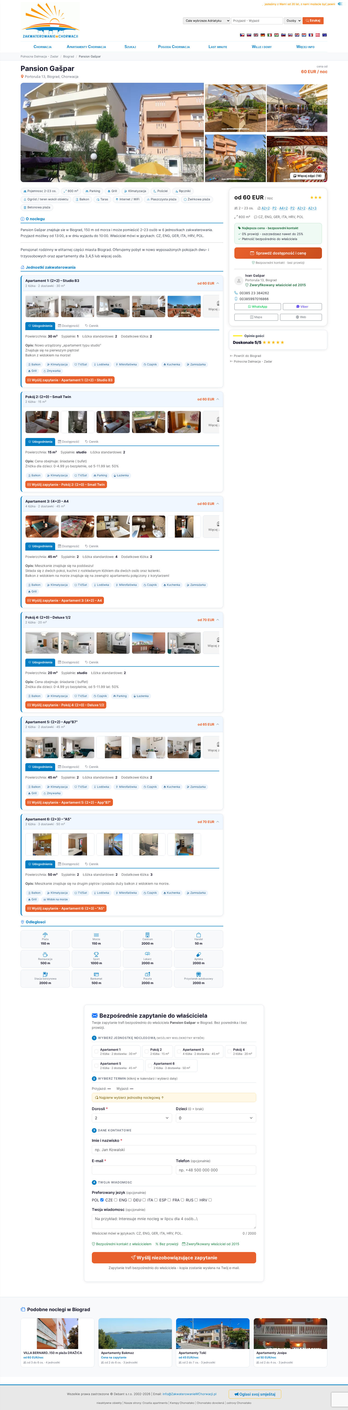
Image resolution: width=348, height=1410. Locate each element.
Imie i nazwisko (107, 1140)
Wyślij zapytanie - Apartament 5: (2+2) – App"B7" (71, 802)
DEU (138, 1200)
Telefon (193, 1160)
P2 (274, 208)
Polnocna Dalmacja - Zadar (39, 56)
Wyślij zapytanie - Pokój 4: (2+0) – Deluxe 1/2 (68, 705)
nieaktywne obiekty (109, 1403)
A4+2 (283, 208)
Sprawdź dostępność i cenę (281, 253)
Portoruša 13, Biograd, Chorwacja (51, 76)
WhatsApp (259, 306)
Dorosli (100, 1108)
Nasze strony (132, 1403)
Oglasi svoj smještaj (257, 1394)
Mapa (258, 317)
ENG (123, 1200)
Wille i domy (262, 47)
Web (303, 317)
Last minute (218, 47)
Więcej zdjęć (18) (309, 176)
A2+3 (312, 208)
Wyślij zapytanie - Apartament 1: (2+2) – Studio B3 (72, 380)
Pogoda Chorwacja (174, 47)
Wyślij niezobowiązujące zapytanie (177, 1258)
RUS (190, 1200)
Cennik (93, 326)
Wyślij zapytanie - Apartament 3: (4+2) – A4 (67, 600)
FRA (177, 1200)
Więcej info (305, 47)
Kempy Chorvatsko (182, 1403)
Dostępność (70, 326)
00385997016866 (254, 299)
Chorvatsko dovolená (210, 1403)
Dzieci (190, 1108)
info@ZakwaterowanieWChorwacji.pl (189, 1394)
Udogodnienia (42, 326)
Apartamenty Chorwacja (86, 47)
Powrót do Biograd (247, 356)
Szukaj (314, 20)
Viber (304, 306)
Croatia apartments (155, 1403)
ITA (150, 1200)
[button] (278, 340)
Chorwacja (43, 47)
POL (96, 1200)
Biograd (68, 56)
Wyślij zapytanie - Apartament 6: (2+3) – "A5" (68, 908)
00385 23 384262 (254, 293)
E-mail (99, 1160)
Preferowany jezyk (119, 1192)
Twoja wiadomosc (118, 1209)
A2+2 (266, 208)
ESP (163, 1200)
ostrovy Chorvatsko (239, 1403)
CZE (109, 1200)
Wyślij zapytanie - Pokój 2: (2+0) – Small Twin (68, 484)
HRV (204, 1200)
